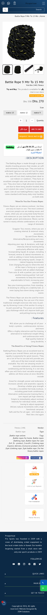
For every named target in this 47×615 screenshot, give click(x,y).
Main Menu (39, 583)
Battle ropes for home (22, 438)
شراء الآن (23, 129)
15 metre (10, 112)
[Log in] (3, 3)
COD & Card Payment (34, 486)
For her (41, 448)
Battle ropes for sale (35, 441)
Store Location (35, 96)
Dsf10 (41, 446)
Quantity (40, 120)
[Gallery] (23, 48)
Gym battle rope (30, 448)
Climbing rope (38, 443)
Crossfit (27, 443)
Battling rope (19, 441)
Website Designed (26, 609)
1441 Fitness (38, 85)
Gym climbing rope (14, 448)
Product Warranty (34, 518)
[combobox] (26, 10)
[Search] (5, 10)
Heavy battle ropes (36, 451)
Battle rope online (17, 436)
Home (42, 16)
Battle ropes (38, 438)
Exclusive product (30, 446)
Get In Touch (37, 593)
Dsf (10, 443)
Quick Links (38, 573)
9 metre (37, 112)
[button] (42, 4)
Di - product (18, 443)
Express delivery (15, 446)
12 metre (24, 112)
